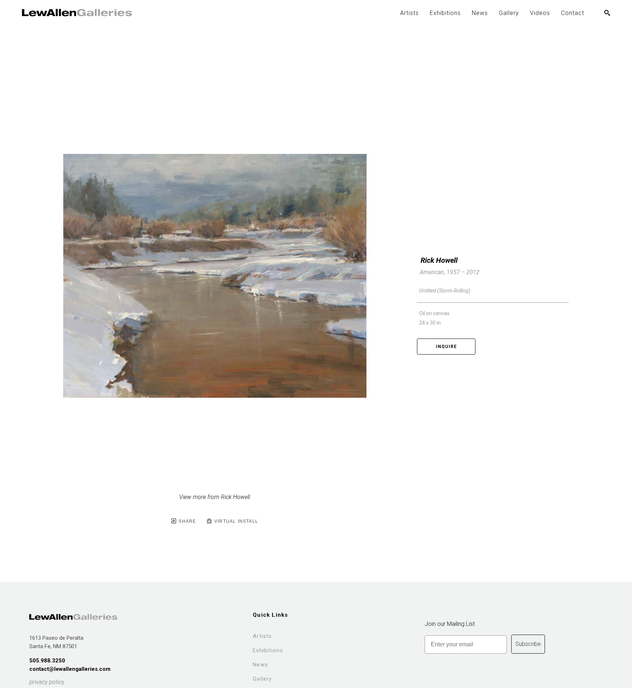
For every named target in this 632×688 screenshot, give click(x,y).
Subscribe (528, 643)
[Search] (607, 13)
